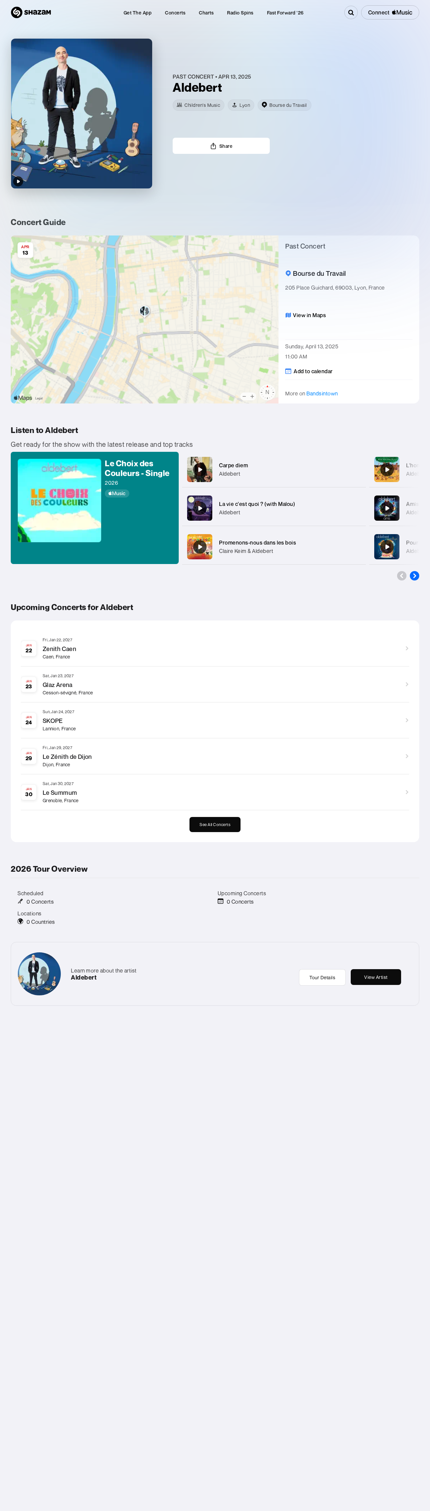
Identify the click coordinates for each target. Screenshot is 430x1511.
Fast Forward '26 (285, 12)
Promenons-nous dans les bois (257, 542)
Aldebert (229, 473)
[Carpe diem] (200, 469)
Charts (206, 12)
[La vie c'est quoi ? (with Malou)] (200, 508)
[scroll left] (401, 575)
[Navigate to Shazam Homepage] (31, 12)
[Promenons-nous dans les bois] (200, 547)
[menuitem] (138, 12)
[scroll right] (414, 575)
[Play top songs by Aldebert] (18, 181)
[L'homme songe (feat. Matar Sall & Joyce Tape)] (387, 469)
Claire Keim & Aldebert (246, 551)
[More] (356, 469)
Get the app (138, 12)
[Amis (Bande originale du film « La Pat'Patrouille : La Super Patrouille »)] (387, 508)
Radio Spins (240, 12)
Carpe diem (233, 465)
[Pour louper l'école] (387, 547)
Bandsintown (322, 393)
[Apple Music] (138, 493)
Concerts (175, 12)
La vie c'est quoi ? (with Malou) (257, 504)
